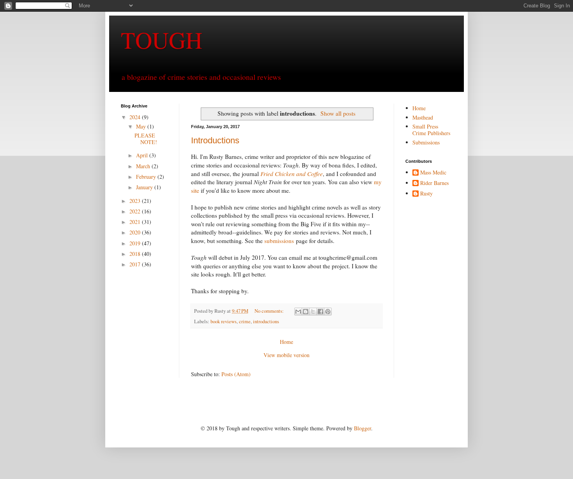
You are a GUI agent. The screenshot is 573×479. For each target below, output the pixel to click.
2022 (135, 211)
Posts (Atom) (236, 374)
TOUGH (161, 39)
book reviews (223, 321)
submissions (279, 241)
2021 (135, 221)
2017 (135, 264)
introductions (266, 321)
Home (286, 341)
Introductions (215, 140)
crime (245, 321)
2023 (135, 200)
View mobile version (286, 355)
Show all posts (337, 113)
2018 (135, 253)
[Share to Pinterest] (328, 311)
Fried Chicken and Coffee (291, 174)
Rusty (426, 193)
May (141, 126)
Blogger (362, 428)
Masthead (422, 117)
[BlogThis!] (305, 311)
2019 (135, 243)
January (145, 187)
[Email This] (298, 311)
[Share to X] (313, 311)
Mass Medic (433, 172)
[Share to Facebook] (320, 311)
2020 (135, 232)
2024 (135, 117)
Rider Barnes (434, 183)
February (146, 176)
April (142, 155)
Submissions (426, 142)
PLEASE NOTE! (145, 139)
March (144, 166)
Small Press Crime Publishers (431, 130)
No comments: (270, 311)
